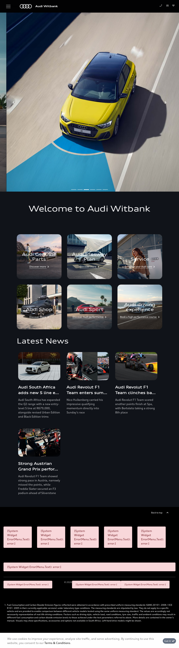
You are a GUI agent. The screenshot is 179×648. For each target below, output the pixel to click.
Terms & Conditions (57, 643)
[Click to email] (167, 5)
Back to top (156, 512)
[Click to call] (161, 5)
